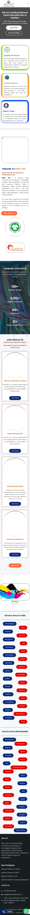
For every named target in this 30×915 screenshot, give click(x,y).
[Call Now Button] (4, 911)
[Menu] (28, 3)
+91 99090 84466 (10, 891)
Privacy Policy (20, 912)
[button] (14, 28)
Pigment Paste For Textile (10, 869)
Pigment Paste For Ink (9, 876)
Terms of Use (9, 912)
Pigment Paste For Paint (10, 872)
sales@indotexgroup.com (13, 894)
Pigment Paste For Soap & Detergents (15, 880)
